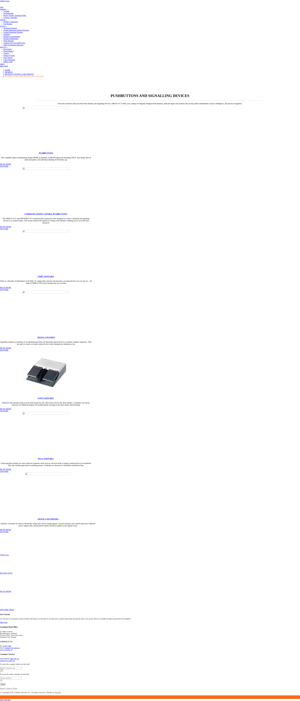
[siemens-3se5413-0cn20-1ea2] (46, 232)
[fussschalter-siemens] (46, 394)
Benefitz (58, 692)
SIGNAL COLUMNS (46, 337)
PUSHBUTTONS (46, 153)
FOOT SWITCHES (46, 398)
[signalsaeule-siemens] (46, 292)
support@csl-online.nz (12, 648)
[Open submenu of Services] (6, 26)
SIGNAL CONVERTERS (48, 519)
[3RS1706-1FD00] (48, 474)
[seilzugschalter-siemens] (46, 414)
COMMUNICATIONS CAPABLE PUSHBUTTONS (46, 214)
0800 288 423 (14, 659)
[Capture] (46, 169)
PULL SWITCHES (46, 459)
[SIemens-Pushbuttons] (46, 108)
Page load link (5, 700)
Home (2, 688)
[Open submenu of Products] (6, 20)
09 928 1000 (7, 646)
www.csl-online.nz (6, 650)
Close (3, 684)
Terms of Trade (11, 688)
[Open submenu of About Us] (7, 47)
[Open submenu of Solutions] (7, 9)
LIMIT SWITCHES (46, 276)
